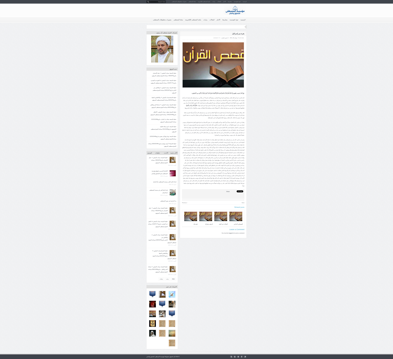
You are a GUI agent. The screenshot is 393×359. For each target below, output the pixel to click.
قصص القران (224, 37)
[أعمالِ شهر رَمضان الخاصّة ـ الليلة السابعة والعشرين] (172, 294)
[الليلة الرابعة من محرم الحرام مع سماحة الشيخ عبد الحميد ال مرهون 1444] (162, 314)
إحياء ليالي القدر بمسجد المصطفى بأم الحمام (164, 182)
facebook (241, 356)
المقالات (219, 1)
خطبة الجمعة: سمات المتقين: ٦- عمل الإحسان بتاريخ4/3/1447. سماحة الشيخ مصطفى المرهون (158, 160)
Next (242, 202)
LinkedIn (234, 356)
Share (228, 191)
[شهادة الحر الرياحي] (152, 294)
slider (173, 279)
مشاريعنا (230, 1)
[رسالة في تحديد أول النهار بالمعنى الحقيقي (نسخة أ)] (172, 323)
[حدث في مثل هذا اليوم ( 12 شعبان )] (152, 323)
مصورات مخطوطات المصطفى (179, 1)
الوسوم (149, 153)
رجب (167, 279)
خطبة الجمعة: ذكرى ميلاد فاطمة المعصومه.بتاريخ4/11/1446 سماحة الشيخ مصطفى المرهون (163, 129)
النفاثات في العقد (223, 224)
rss (231, 356)
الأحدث (166, 153)
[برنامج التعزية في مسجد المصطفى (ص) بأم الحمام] (152, 304)
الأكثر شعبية (173, 153)
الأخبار (224, 1)
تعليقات (157, 153)
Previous (185, 202)
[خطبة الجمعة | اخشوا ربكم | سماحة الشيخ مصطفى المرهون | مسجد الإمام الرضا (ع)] (162, 294)
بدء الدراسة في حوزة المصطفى (168, 201)
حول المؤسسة (237, 1)
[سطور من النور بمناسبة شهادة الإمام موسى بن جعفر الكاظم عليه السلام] (172, 333)
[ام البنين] (162, 304)
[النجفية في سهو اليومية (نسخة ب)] (162, 333)
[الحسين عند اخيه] (172, 314)
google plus (238, 356)
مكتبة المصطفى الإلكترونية (204, 1)
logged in (231, 233)
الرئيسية (245, 1)
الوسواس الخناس (238, 224)
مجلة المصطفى (192, 1)
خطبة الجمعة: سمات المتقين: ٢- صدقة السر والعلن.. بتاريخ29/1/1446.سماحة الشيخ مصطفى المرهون (158, 269)
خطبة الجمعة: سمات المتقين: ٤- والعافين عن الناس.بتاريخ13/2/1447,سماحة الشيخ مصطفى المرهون (164, 90)
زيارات (213, 1)
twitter (245, 356)
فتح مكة (196, 224)
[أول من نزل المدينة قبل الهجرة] (152, 314)
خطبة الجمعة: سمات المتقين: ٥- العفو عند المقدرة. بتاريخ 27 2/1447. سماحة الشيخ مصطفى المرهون (158, 224)
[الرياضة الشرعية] (172, 343)
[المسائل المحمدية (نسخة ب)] (162, 323)
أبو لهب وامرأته (209, 224)
